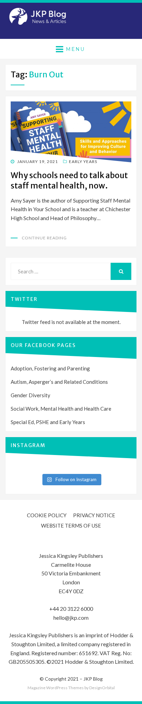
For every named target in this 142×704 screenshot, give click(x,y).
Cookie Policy (47, 515)
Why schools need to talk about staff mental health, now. (69, 180)
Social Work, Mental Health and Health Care (61, 408)
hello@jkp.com (71, 617)
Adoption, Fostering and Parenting (50, 368)
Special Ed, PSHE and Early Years (48, 422)
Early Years (83, 161)
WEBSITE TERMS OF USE (71, 525)
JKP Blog (93, 679)
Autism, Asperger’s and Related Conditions (59, 382)
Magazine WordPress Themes (56, 687)
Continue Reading (44, 237)
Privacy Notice (94, 515)
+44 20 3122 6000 (71, 608)
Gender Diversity (30, 395)
